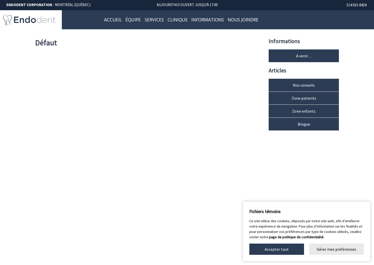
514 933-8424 (356, 5)
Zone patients (304, 98)
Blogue (304, 124)
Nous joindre (243, 20)
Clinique (178, 20)
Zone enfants (303, 111)
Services (154, 20)
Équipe (133, 20)
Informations (207, 20)
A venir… (304, 55)
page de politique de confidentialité (296, 237)
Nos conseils (304, 85)
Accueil (113, 20)
